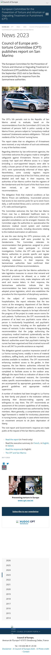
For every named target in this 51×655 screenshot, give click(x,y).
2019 (8, 594)
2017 (8, 603)
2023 (8, 575)
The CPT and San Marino (16, 453)
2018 (8, 599)
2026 (8, 560)
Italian (10, 445)
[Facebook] (4, 463)
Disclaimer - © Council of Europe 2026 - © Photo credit (25, 649)
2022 (8, 579)
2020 (8, 589)
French (36, 443)
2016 (8, 608)
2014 (8, 618)
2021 (8, 584)
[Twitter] (8, 463)
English (46, 443)
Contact (26, 651)
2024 (8, 570)
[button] (25, 2)
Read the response (13, 449)
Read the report (12, 439)
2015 (8, 613)
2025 (8, 565)
